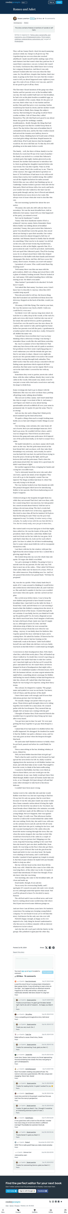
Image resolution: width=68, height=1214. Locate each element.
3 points (21, 981)
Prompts (18, 1212)
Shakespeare (19, 41)
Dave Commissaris (30, 981)
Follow (32, 18)
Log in (59, 2)
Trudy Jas (28, 1034)
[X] (50, 1202)
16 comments (50, 19)
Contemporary (18, 23)
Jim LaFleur (28, 1014)
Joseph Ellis (28, 1054)
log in (30, 971)
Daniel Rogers (29, 1118)
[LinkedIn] (56, 1202)
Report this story (18, 952)
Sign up (51, 2)
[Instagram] (53, 1202)
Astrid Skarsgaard (30, 1069)
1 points (23, 1105)
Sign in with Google (26, 1191)
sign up (23, 971)
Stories (51, 1212)
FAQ (7, 1206)
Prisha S (27, 1142)
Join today (10, 1191)
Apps (23, 2)
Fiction (26, 23)
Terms (11, 1206)
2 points (23, 1000)
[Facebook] (59, 1202)
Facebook (41, 1191)
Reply (16, 995)
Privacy (17, 1206)
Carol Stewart (29, 1093)
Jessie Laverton (31, 1000)
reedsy (13, 2)
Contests (34, 1212)
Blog (65, 1212)
